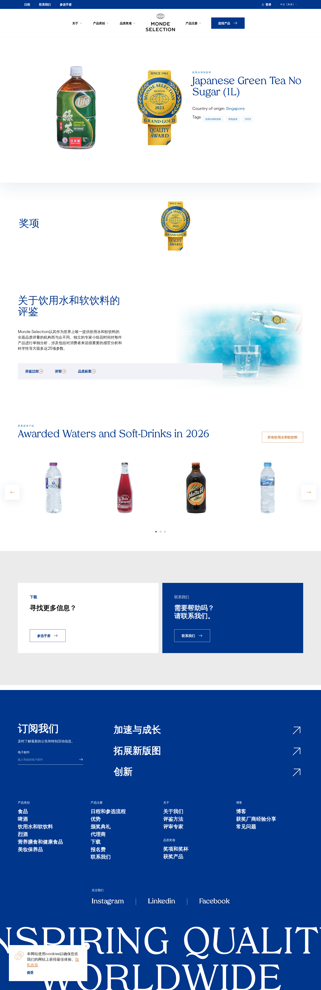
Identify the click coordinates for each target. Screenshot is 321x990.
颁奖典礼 (101, 827)
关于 (75, 23)
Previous (12, 492)
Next (308, 492)
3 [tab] (165, 531)
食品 (23, 812)
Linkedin (161, 901)
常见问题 (246, 827)
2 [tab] (160, 531)
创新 (123, 772)
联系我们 (45, 4)
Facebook (214, 901)
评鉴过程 (32, 371)
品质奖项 (126, 23)
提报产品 (224, 23)
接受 (30, 972)
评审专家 (173, 827)
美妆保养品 (30, 850)
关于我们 (173, 812)
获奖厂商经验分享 (256, 819)
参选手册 (66, 4)
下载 (96, 842)
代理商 (98, 835)
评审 (58, 371)
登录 (268, 4)
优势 (96, 819)
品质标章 (84, 371)
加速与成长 (137, 730)
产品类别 (99, 23)
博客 (239, 802)
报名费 (98, 850)
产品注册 (191, 23)
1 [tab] (156, 531)
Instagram (108, 901)
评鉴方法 (173, 819)
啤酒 (23, 819)
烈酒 (23, 835)
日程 (27, 4)
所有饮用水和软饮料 (283, 437)
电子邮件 (24, 752)
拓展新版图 (137, 751)
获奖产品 (173, 857)
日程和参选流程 (108, 812)
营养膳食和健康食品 (40, 842)
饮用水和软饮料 (213, 119)
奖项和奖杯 (175, 849)
